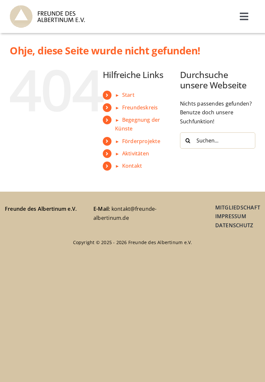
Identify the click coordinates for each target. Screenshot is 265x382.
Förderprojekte (141, 141)
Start (128, 94)
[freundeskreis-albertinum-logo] (47, 7)
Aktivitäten (135, 153)
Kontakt (132, 165)
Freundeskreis (140, 107)
